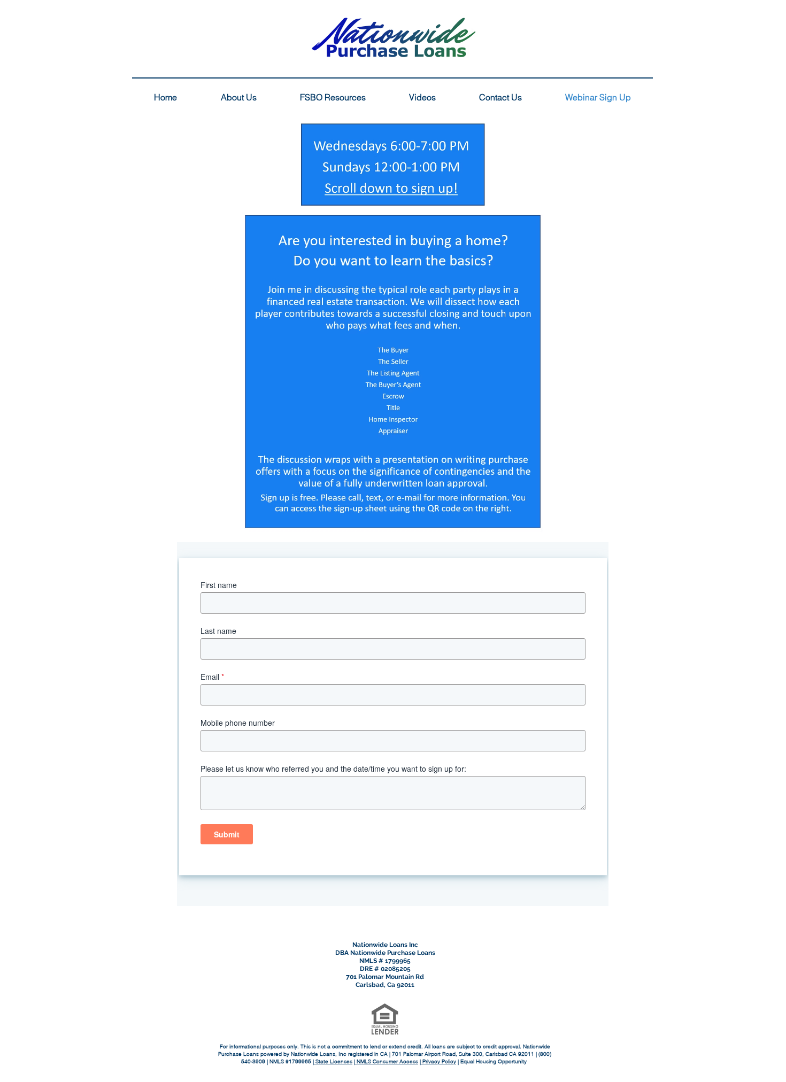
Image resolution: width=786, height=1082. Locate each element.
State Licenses (333, 1061)
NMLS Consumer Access (386, 1061)
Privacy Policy (438, 1061)
